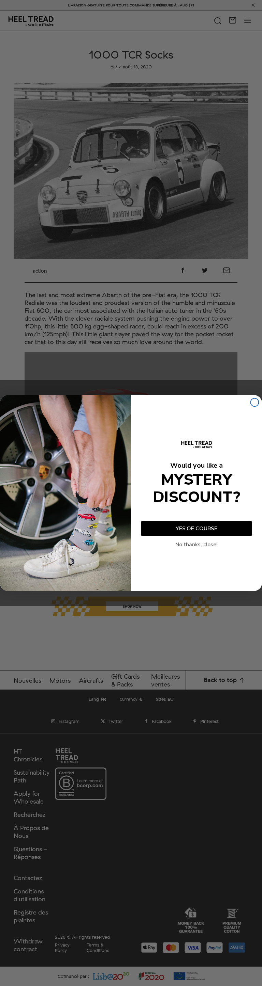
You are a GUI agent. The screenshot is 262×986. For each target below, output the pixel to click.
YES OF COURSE (196, 528)
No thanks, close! (196, 544)
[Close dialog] (255, 402)
